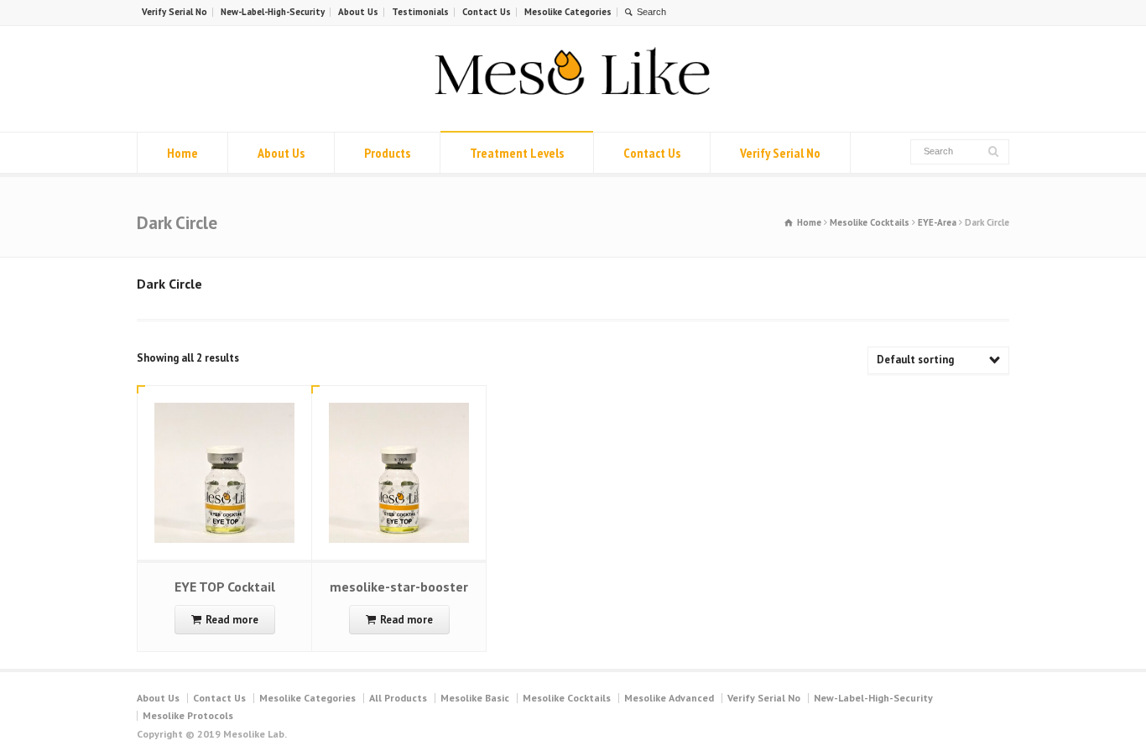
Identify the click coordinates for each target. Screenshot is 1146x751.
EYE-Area (937, 222)
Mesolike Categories (568, 12)
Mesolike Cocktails (869, 222)
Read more (232, 620)
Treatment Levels (517, 152)
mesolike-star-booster (399, 586)
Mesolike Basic (474, 697)
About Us (358, 12)
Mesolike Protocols (188, 715)
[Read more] (224, 403)
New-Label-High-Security (273, 12)
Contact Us (486, 12)
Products (387, 152)
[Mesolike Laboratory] (572, 100)
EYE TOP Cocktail (225, 586)
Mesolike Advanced (669, 697)
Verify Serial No (174, 12)
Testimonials (420, 12)
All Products (398, 697)
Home (182, 152)
